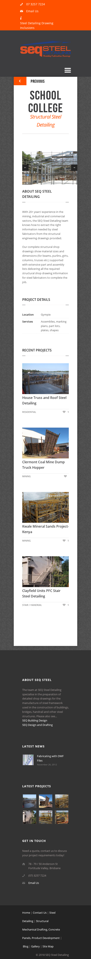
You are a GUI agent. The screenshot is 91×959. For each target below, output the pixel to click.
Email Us (32, 11)
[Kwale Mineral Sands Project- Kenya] (28, 507)
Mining (26, 476)
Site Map (48, 946)
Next (74, 168)
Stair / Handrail (32, 604)
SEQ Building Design (34, 720)
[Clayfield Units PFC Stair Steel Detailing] (28, 572)
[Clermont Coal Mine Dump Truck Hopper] (28, 443)
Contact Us (40, 912)
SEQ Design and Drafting (37, 725)
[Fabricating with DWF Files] (28, 765)
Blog (25, 946)
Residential (29, 411)
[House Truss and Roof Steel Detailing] (28, 379)
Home (26, 912)
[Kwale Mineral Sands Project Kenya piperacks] (61, 823)
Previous (25, 168)
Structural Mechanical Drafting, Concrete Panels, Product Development (41, 929)
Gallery (35, 946)
